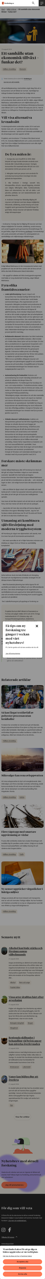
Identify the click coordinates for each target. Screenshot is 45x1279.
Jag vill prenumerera (13, 653)
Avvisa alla (22, 1274)
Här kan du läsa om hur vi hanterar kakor (17, 1256)
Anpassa (22, 1268)
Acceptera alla (22, 1262)
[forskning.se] (7, 3)
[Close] (36, 626)
